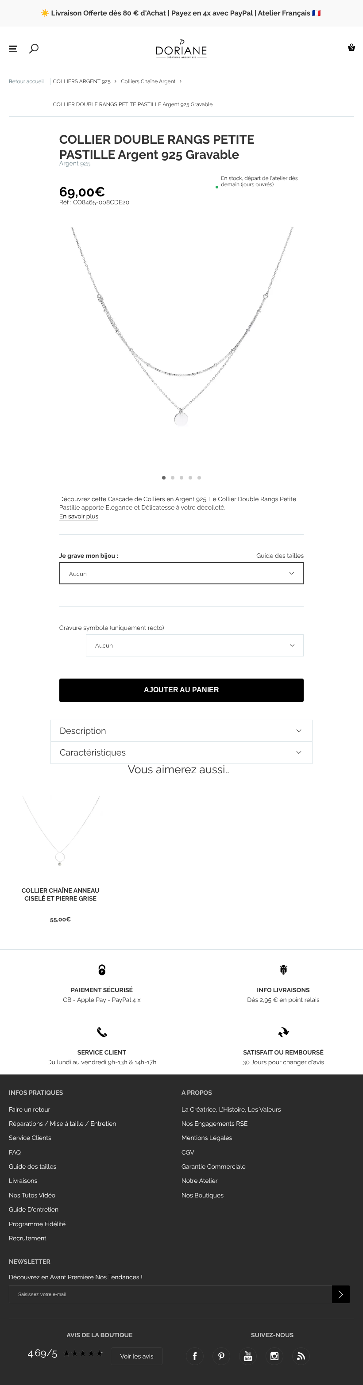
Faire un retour (29, 1109)
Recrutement (27, 1238)
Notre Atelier (200, 1181)
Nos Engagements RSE (214, 1124)
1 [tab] (163, 477)
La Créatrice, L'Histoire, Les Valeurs (231, 1109)
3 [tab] (181, 477)
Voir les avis (136, 1356)
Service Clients (30, 1138)
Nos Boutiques (203, 1195)
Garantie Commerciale (214, 1166)
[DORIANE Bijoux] (181, 48)
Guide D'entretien (33, 1209)
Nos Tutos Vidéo (32, 1195)
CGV (188, 1152)
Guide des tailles (32, 1166)
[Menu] (13, 49)
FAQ (15, 1152)
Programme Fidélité (37, 1224)
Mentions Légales (207, 1138)
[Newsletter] (341, 1294)
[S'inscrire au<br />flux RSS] (301, 1356)
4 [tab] (190, 477)
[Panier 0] (351, 47)
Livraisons (23, 1181)
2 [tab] (172, 477)
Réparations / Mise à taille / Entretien (62, 1124)
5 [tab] (199, 477)
